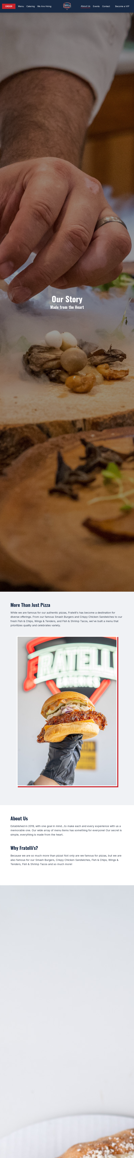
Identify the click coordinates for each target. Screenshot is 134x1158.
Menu (21, 6)
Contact (106, 6)
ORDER (8, 6)
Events (96, 6)
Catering (30, 6)
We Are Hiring (44, 6)
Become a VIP (122, 6)
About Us (85, 6)
